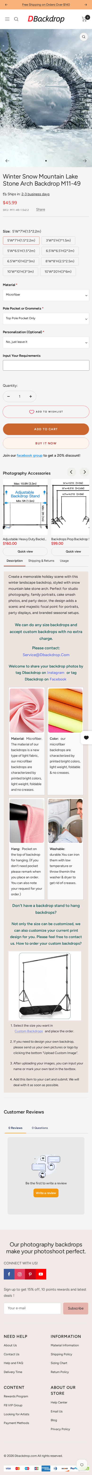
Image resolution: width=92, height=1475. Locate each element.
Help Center (59, 1402)
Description (15, 560)
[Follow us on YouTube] (41, 1274)
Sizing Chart (59, 1363)
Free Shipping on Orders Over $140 (46, 4)
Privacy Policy (60, 1429)
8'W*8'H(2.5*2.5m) (60, 261)
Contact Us (11, 1354)
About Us (10, 1345)
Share (40, 209)
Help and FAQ (13, 1363)
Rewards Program (16, 1396)
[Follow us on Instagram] (19, 1274)
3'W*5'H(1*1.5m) (58, 240)
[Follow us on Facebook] (9, 1274)
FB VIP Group (13, 1405)
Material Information (65, 1345)
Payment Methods (16, 1423)
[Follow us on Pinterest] (30, 1274)
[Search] (16, 19)
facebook (58, 679)
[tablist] (46, 1127)
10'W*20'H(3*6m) (58, 272)
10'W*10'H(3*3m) (20, 272)
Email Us (57, 1411)
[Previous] (7, 160)
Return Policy (60, 1372)
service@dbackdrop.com (46, 654)
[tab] (15, 1127)
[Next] (85, 160)
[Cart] (84, 19)
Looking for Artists (16, 1414)
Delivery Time (13, 1372)
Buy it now (46, 443)
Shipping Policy (61, 1354)
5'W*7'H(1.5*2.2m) (21, 240)
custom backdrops (29, 1031)
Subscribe (76, 1308)
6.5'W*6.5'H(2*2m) (60, 251)
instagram (55, 672)
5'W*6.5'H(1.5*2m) (21, 251)
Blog (54, 1420)
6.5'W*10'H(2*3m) (21, 261)
